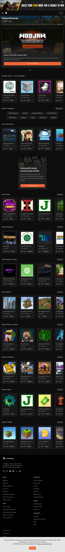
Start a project (6, 506)
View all (60, 194)
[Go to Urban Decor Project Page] (44, 91)
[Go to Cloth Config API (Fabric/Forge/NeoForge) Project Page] (44, 404)
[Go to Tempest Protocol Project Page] (44, 139)
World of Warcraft (7, 486)
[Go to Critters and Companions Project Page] (27, 139)
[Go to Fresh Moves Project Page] (27, 339)
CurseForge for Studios (39, 519)
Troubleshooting (38, 506)
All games (5, 480)
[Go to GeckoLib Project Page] (9, 404)
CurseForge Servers (39, 497)
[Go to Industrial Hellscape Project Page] (27, 209)
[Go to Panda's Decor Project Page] (27, 91)
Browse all (59, 108)
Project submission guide (9, 509)
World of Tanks (7, 500)
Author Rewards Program (9, 512)
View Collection (32, 63)
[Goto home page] (6, 13)
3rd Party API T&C (7, 517)
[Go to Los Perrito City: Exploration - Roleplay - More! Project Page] (9, 307)
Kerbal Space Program (8, 494)
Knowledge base (38, 504)
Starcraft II (5, 491)
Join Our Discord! (38, 480)
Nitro (35, 524)
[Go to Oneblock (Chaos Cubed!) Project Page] (9, 437)
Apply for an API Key (8, 515)
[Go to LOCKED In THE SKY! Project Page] (27, 307)
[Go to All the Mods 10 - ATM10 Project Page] (9, 372)
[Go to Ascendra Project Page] (9, 242)
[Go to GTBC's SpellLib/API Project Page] (9, 209)
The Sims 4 (5, 488)
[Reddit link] (20, 471)
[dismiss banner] (62, 2)
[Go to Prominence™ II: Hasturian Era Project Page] (44, 372)
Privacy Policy (6, 533)
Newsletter (36, 488)
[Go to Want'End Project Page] (44, 242)
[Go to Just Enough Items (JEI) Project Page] (44, 209)
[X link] (17, 471)
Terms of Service (7, 530)
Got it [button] (32, 548)
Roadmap (36, 491)
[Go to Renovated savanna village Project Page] (44, 307)
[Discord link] (13, 471)
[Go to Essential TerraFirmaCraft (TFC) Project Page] (27, 242)
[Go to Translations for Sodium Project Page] (27, 274)
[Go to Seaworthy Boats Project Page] (9, 139)
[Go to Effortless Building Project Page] (9, 91)
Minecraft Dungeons (8, 497)
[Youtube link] (10, 471)
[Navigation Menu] (2, 13)
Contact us (36, 509)
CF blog (35, 486)
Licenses (5, 536)
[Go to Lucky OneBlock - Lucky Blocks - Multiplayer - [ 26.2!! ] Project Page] (44, 437)
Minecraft (5, 483)
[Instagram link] (4, 471)
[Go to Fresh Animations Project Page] (9, 339)
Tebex (35, 521)
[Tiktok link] (7, 471)
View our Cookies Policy (44, 544)
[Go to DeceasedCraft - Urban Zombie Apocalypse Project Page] (27, 372)
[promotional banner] (32, 5)
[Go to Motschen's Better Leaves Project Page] (44, 339)
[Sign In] (61, 13)
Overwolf (36, 516)
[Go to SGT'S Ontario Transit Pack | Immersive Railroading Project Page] (44, 274)
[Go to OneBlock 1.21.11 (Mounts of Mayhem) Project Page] (27, 437)
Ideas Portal (37, 483)
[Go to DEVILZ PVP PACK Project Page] (9, 274)
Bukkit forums (37, 494)
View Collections (33, 185)
